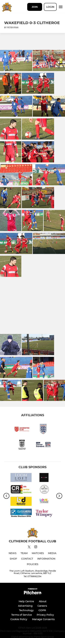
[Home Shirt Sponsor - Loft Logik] (44, 478)
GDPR (42, 610)
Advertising (25, 605)
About (42, 601)
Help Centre (26, 601)
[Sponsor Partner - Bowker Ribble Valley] (21, 514)
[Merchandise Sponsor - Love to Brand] (44, 502)
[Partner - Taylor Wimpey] (44, 514)
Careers (42, 605)
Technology (26, 610)
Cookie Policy (18, 619)
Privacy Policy (45, 614)
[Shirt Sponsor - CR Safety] (21, 490)
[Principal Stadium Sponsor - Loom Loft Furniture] (21, 478)
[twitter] (29, 547)
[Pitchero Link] (32, 593)
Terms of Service (21, 614)
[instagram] (35, 547)
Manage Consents (43, 619)
